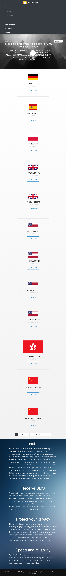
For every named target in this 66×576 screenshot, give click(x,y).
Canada (7, 20)
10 (42, 434)
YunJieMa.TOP (32, 2)
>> (49, 434)
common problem (49, 572)
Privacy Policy (40, 572)
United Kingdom (9, 15)
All (5, 7)
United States (8, 11)
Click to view (33, 90)
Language (57, 41)
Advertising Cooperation (11, 41)
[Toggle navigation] (62, 3)
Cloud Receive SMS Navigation (18, 572)
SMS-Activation (9, 28)
